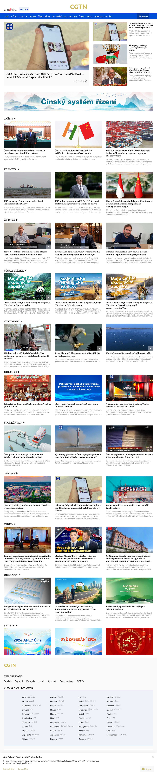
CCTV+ (80, 681)
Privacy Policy (8, 769)
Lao (82, 697)
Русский (52, 681)
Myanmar (88, 710)
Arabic (28, 701)
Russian (85, 739)
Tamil (111, 714)
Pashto (83, 730)
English (7, 681)
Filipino (28, 739)
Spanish (114, 705)
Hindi (54, 718)
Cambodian (29, 718)
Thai (111, 718)
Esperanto (30, 735)
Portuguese (87, 726)
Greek (56, 705)
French (56, 697)
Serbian (113, 697)
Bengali (27, 710)
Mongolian (86, 705)
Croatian (29, 722)
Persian (85, 718)
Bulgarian (30, 714)
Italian (56, 730)
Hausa (55, 710)
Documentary (66, 681)
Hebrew (56, 714)
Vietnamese (116, 735)
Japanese (57, 735)
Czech (27, 726)
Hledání (145, 16)
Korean (56, 739)
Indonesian (61, 726)
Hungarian (58, 722)
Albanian (28, 697)
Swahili (114, 710)
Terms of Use (23, 769)
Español (19, 681)
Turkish (113, 722)
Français (30, 681)
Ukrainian (115, 726)
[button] (85, 81)
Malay (87, 701)
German (57, 701)
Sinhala (113, 701)
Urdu (111, 730)
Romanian (86, 735)
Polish (83, 722)
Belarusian (31, 705)
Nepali (83, 714)
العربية (42, 681)
